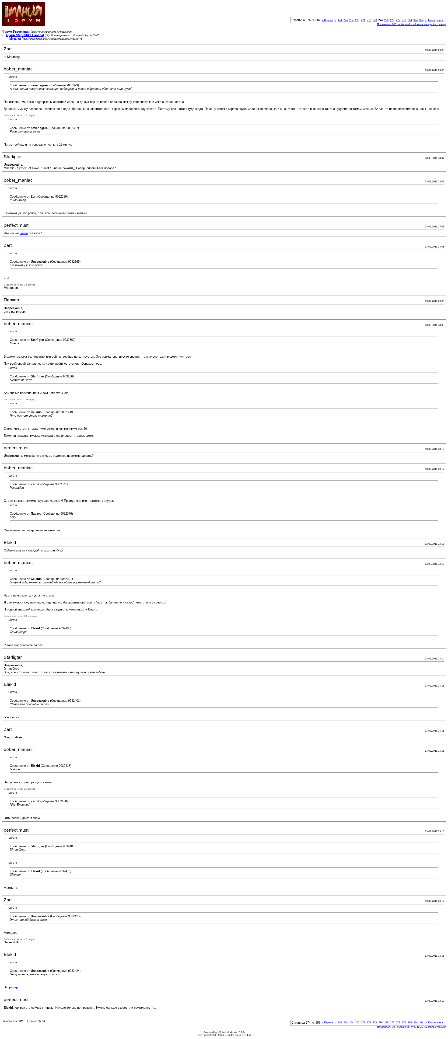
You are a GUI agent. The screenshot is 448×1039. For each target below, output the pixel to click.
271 (363, 20)
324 (415, 20)
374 (421, 20)
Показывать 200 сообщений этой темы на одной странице (411, 24)
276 (392, 20)
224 (345, 20)
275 (386, 20)
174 (340, 20)
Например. (11, 987)
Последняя (435, 20)
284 (410, 20)
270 (357, 20)
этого (24, 233)
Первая (327, 20)
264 (351, 20)
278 (404, 20)
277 (398, 20)
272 (369, 20)
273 (375, 20)
